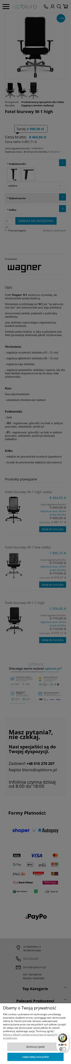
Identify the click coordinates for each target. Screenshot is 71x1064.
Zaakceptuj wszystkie (35, 1056)
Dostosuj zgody (35, 1046)
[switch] (62, 1049)
